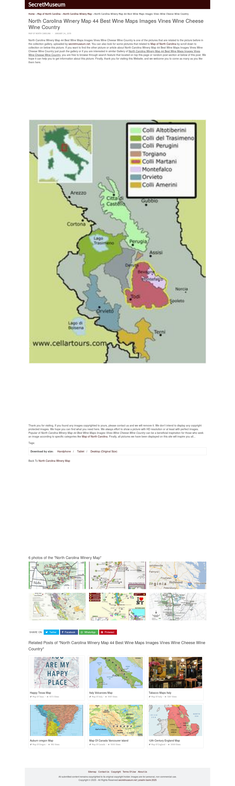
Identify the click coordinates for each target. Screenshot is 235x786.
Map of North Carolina (39, 33)
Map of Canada (98, 744)
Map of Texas (38, 697)
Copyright (116, 771)
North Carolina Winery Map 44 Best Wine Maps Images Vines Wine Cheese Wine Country (134, 585)
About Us (142, 771)
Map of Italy (97, 697)
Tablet (80, 451)
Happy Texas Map (40, 692)
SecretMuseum (46, 4)
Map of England (158, 744)
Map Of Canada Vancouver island (108, 740)
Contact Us (103, 771)
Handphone (64, 451)
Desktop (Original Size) (104, 451)
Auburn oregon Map (41, 740)
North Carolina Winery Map (54, 460)
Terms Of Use (129, 771)
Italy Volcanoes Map (101, 692)
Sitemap (92, 771)
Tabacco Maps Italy (160, 692)
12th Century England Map (164, 740)
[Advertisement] (117, 92)
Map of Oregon (39, 744)
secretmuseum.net (79, 44)
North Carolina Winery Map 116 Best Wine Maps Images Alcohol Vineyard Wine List (71, 585)
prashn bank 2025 (147, 779)
